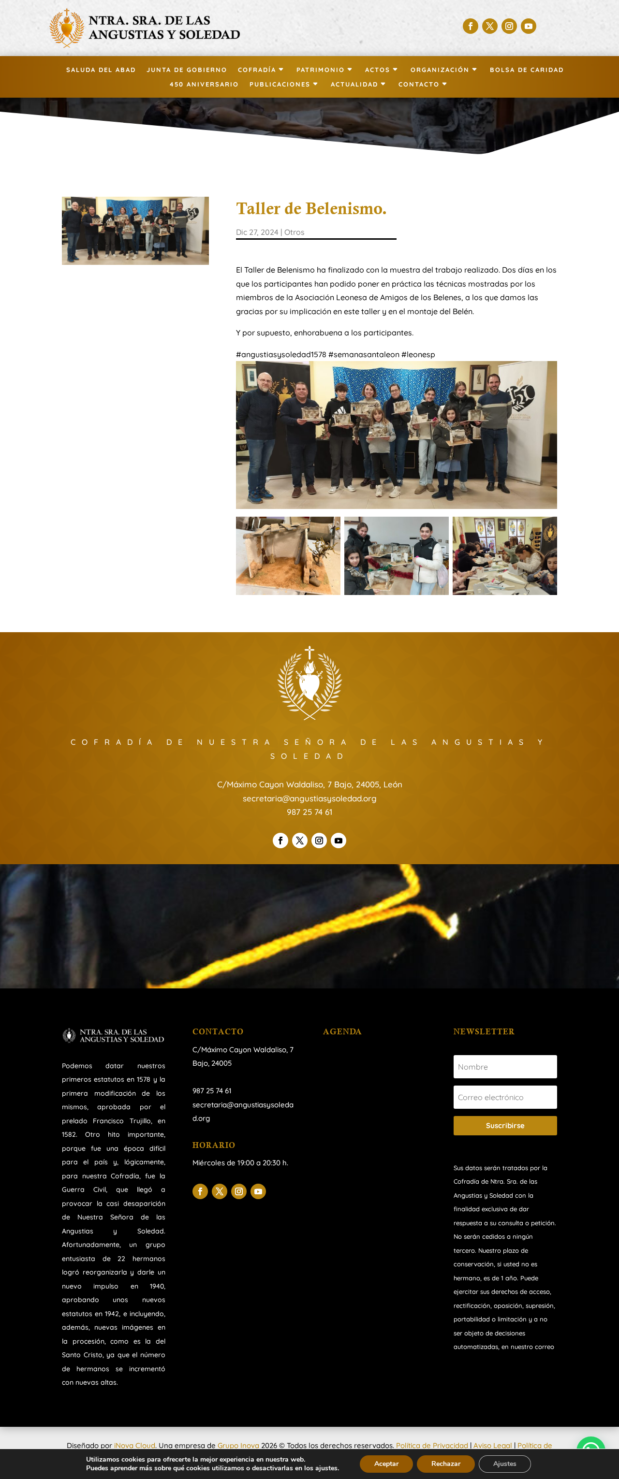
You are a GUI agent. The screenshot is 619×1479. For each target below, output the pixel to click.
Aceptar (386, 1463)
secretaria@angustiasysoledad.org (310, 798)
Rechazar (445, 1463)
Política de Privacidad (432, 1445)
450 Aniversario (204, 84)
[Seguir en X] (490, 26)
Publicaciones (280, 84)
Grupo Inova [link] (239, 1445)
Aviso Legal (492, 1445)
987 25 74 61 (309, 812)
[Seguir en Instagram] (509, 26)
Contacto (419, 84)
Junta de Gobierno (187, 69)
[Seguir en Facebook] (470, 26)
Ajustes (504, 1463)
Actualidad (354, 84)
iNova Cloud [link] (134, 1445)
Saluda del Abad (101, 69)
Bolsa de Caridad (527, 69)
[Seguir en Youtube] (528, 26)
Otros (294, 232)
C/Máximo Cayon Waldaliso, (240, 1049)
